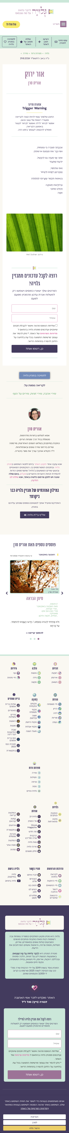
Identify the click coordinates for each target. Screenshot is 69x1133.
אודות (34, 811)
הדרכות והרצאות (55, 869)
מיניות (14, 668)
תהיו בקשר (34, 869)
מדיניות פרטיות (22, 1055)
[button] (63, 24)
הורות (55, 699)
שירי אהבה (49, 393)
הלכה (34, 668)
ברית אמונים (14, 699)
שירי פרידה (42, 606)
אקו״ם (23, 473)
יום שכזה (34, 598)
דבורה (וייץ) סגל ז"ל (34, 1002)
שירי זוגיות (36, 393)
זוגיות (52, 554)
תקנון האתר (40, 464)
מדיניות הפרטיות (48, 333)
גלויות (55, 807)
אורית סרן (34, 83)
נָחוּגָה (34, 699)
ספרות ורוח (34, 768)
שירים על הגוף (21, 393)
